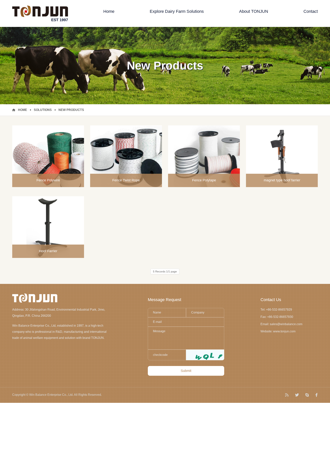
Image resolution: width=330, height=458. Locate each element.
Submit (186, 371)
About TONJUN (253, 11)
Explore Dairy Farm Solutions (177, 11)
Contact (310, 11)
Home (108, 11)
